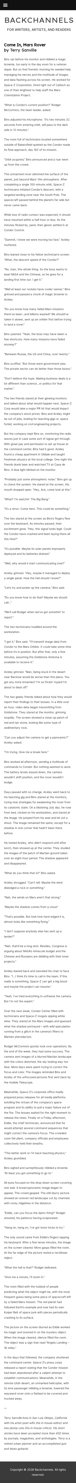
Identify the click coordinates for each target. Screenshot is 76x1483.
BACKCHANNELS (39, 20)
